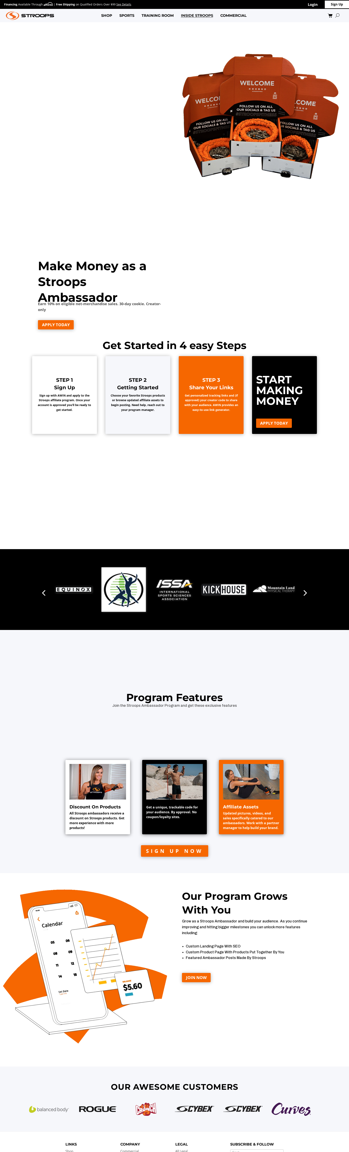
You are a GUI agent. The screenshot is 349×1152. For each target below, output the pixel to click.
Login (313, 4)
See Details (123, 4)
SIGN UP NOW (174, 850)
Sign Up (337, 4)
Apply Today (56, 324)
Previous (44, 590)
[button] (107, 15)
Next (305, 590)
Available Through (24, 4)
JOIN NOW (196, 977)
